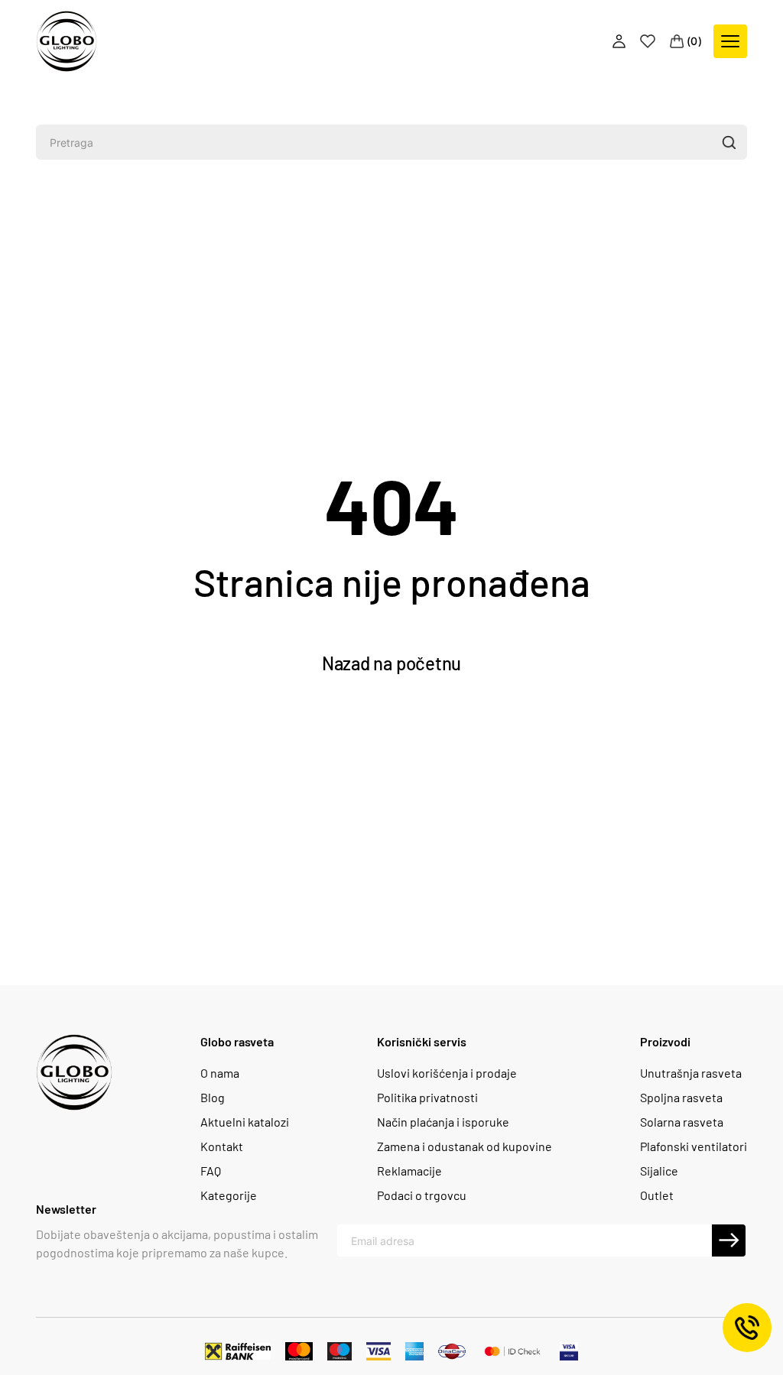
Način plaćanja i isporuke (443, 1122)
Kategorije (228, 1195)
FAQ (210, 1171)
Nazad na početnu (391, 663)
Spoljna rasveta (681, 1097)
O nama (219, 1073)
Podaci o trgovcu (421, 1195)
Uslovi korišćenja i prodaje (447, 1073)
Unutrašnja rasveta (691, 1073)
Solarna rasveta (681, 1122)
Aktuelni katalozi (244, 1122)
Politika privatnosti (427, 1097)
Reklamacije (409, 1171)
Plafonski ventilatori (693, 1146)
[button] (728, 142)
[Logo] (66, 41)
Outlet (657, 1195)
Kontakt (221, 1146)
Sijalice (659, 1171)
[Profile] (620, 41)
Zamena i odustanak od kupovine (464, 1146)
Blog (212, 1097)
